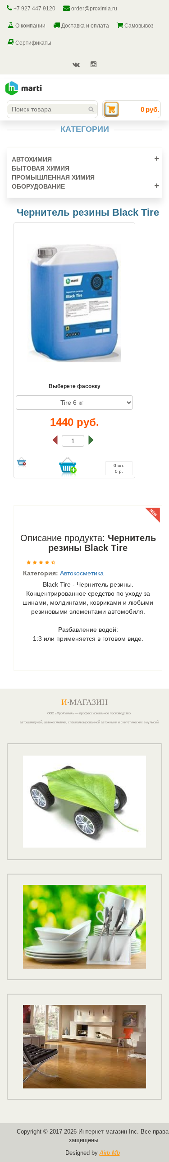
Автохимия (32, 159)
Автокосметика (82, 573)
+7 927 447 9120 (33, 8)
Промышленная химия (53, 177)
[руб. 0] (111, 108)
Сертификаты (32, 43)
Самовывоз (138, 26)
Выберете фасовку (74, 386)
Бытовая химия (40, 168)
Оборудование (38, 186)
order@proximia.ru (93, 8)
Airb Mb (110, 1152)
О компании (30, 26)
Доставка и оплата (84, 26)
